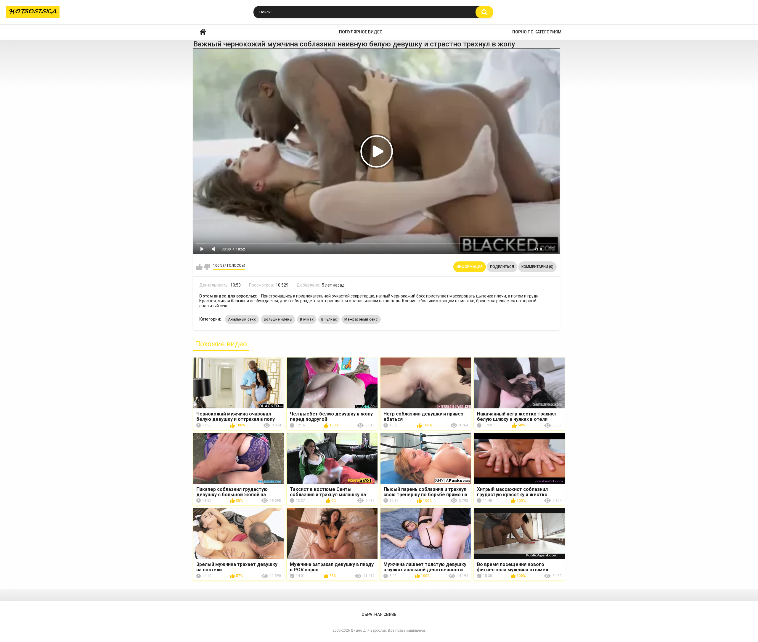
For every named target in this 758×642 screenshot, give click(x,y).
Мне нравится (199, 267)
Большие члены (278, 319)
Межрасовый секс (361, 319)
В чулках (329, 319)
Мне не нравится (207, 267)
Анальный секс (242, 319)
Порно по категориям (536, 32)
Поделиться (502, 267)
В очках (307, 319)
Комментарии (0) (537, 267)
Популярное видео (361, 32)
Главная (202, 32)
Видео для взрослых (369, 630)
